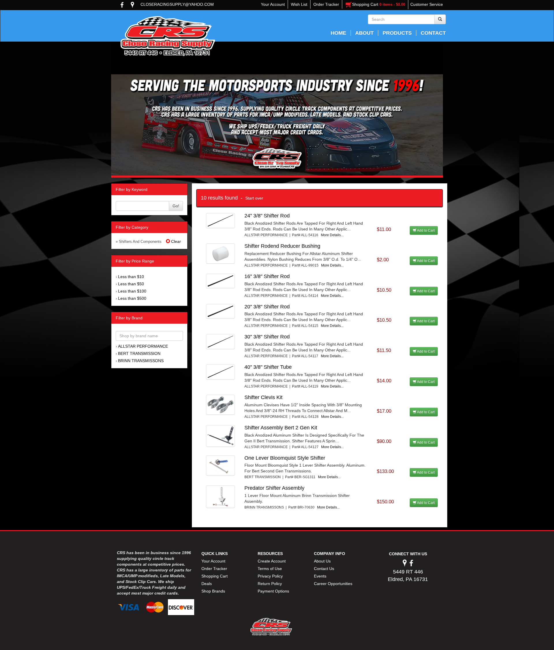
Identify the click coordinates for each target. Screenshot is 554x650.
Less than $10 (131, 276)
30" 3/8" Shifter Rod (267, 337)
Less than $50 (131, 284)
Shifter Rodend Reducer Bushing (282, 246)
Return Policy (270, 583)
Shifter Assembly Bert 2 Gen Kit (280, 428)
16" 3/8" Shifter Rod (267, 276)
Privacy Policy (270, 576)
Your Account (213, 561)
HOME (338, 33)
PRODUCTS (397, 33)
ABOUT (364, 33)
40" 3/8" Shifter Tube (268, 367)
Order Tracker (214, 568)
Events (320, 576)
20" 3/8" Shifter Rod (267, 307)
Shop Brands (213, 591)
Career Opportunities (333, 583)
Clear (175, 241)
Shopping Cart (214, 576)
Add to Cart (425, 230)
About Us (322, 561)
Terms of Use (270, 568)
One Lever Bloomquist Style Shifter (284, 458)
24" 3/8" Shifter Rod (267, 216)
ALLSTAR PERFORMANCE (143, 346)
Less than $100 (132, 291)
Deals (206, 583)
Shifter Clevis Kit (263, 397)
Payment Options (273, 591)
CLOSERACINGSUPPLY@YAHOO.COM (177, 4)
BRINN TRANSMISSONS (141, 360)
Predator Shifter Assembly (274, 488)
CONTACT (433, 33)
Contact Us (324, 568)
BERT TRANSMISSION (139, 353)
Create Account (272, 561)
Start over (254, 198)
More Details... (332, 235)
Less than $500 (132, 298)
